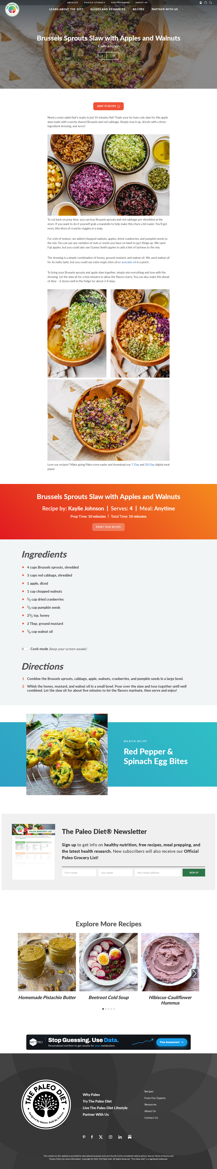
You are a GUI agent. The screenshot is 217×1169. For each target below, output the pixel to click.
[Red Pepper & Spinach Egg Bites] (75, 754)
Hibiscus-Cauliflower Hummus (170, 1000)
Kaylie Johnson (108, 46)
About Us (141, 2)
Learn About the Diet (66, 9)
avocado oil (129, 262)
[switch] (24, 649)
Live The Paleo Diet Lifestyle (105, 1108)
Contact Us (151, 1117)
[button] (194, 973)
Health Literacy (94, 2)
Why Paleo (91, 1094)
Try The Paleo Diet (97, 1101)
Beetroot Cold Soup (108, 997)
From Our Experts (155, 1097)
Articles (72, 2)
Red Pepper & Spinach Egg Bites (156, 756)
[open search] (210, 2)
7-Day (135, 464)
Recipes (138, 9)
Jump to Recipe (107, 106)
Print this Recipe (108, 526)
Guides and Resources (108, 9)
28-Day (150, 464)
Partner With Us (165, 9)
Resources (150, 1104)
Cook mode (58, 649)
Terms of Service (162, 1156)
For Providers (120, 2)
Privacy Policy (55, 1159)
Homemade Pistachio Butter (47, 997)
